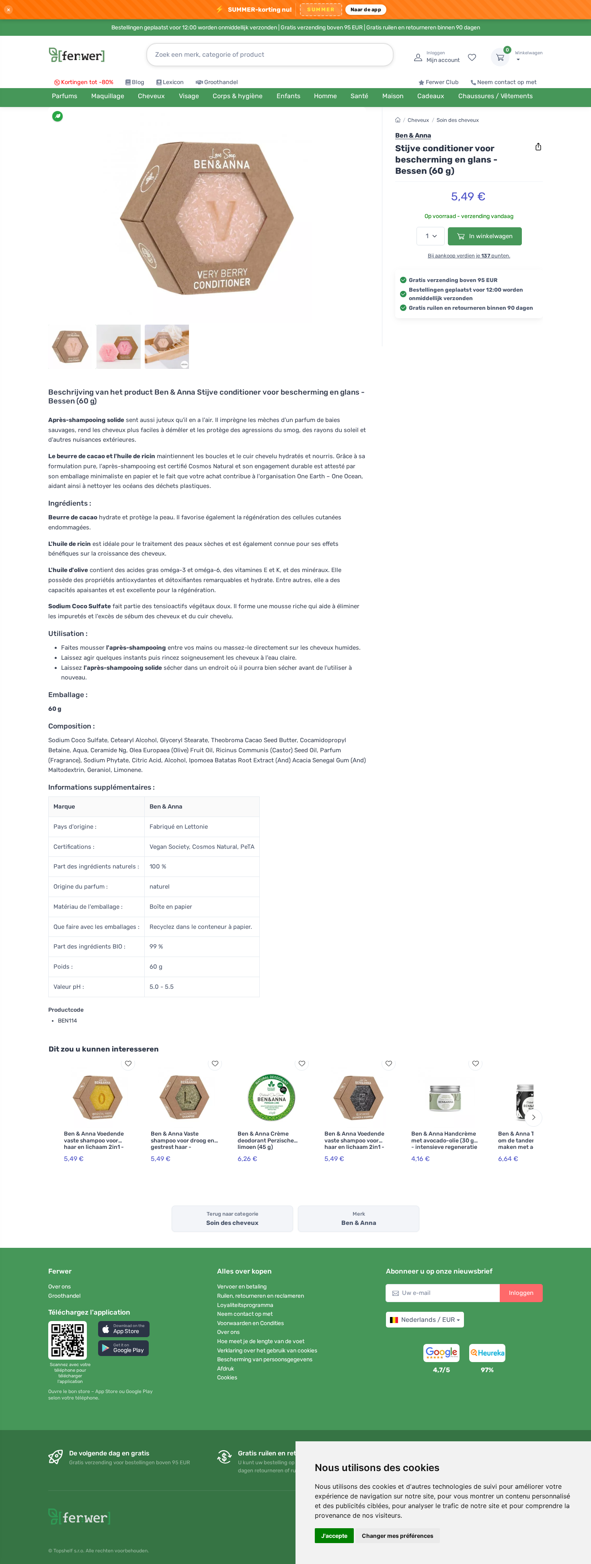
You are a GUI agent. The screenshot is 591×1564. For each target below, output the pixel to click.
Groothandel (221, 82)
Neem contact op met (507, 82)
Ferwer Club (442, 82)
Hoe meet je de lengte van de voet (260, 1341)
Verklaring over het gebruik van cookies (267, 1350)
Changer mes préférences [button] (397, 1535)
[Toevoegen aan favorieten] (128, 1063)
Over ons (59, 1286)
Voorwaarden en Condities (250, 1323)
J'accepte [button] (334, 1535)
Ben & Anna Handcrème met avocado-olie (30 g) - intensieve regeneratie (444, 1140)
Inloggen (521, 1292)
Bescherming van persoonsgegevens (264, 1359)
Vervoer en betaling (242, 1286)
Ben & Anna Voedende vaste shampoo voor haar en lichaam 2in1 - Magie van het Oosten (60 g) (94, 1147)
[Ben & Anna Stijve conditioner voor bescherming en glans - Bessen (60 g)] (207, 218)
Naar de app (366, 9)
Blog (138, 82)
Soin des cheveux (458, 120)
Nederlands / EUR (428, 1319)
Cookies (227, 1377)
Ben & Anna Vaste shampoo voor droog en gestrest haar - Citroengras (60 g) (182, 1143)
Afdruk (225, 1368)
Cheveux (418, 120)
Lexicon (173, 82)
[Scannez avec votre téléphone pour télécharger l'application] (70, 1340)
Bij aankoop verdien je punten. (469, 256)
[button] (124, 1329)
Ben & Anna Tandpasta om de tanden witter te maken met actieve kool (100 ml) (530, 1143)
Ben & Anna (413, 135)
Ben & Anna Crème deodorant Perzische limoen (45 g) (266, 1140)
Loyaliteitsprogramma (245, 1305)
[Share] (538, 146)
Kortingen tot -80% (87, 82)
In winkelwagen (490, 236)
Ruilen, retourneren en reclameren (260, 1295)
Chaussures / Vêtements (495, 96)
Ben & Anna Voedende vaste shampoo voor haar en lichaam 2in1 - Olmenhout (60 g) (354, 1143)
